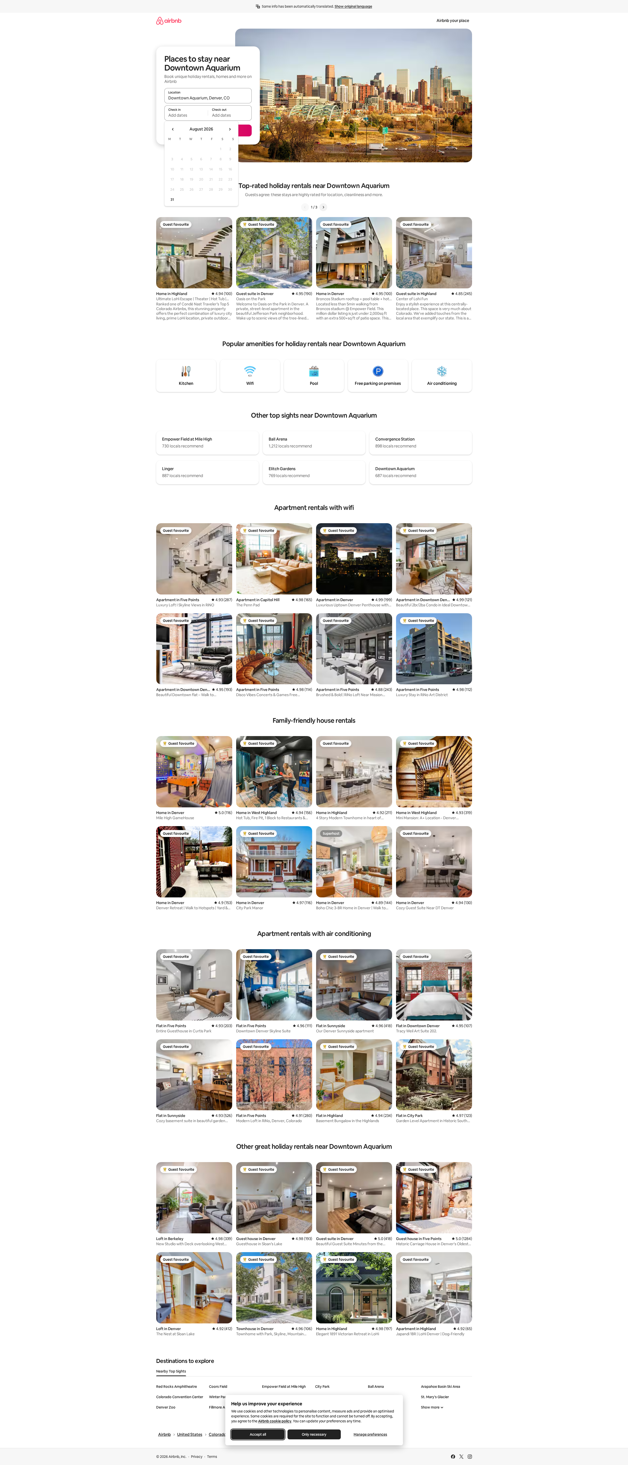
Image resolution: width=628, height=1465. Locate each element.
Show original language (353, 6)
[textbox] (186, 115)
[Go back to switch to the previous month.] (172, 129)
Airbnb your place (453, 20)
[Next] (323, 207)
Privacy (196, 1456)
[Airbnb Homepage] (168, 20)
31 (172, 199)
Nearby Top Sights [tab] (171, 1371)
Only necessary (314, 1434)
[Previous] (305, 207)
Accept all (258, 1434)
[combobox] (208, 98)
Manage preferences (370, 1434)
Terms (212, 1456)
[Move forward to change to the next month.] (229, 129)
